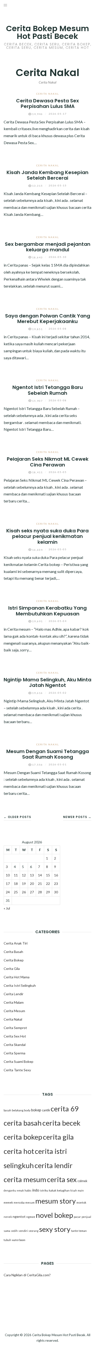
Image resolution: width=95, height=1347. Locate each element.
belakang (17, 1110)
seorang (33, 1230)
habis (28, 1190)
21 (40, 884)
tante (74, 1231)
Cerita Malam (14, 1002)
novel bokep (54, 1215)
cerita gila (58, 1137)
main (81, 1190)
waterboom (18, 1239)
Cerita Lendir (13, 994)
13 (32, 875)
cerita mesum (25, 1179)
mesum (30, 1202)
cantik (46, 1110)
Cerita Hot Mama (16, 977)
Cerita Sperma (14, 1053)
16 (56, 875)
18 (16, 884)
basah (7, 1110)
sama (7, 1231)
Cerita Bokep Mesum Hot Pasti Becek (47, 32)
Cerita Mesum (14, 1011)
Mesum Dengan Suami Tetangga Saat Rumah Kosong (47, 754)
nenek (8, 1216)
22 (48, 884)
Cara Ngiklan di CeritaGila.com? (27, 1275)
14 (40, 875)
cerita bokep (23, 1137)
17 (8, 884)
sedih (14, 1230)
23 (56, 884)
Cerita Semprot (15, 1028)
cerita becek (61, 1123)
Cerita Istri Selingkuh (20, 985)
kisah (73, 1190)
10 (8, 875)
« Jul (7, 908)
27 (32, 892)
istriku (44, 1190)
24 (8, 892)
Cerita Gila (12, 968)
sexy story (54, 1229)
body (27, 1110)
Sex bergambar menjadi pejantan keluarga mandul (47, 247)
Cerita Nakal (47, 93)
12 (24, 875)
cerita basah (23, 1123)
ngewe (30, 1217)
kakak (52, 1190)
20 (32, 884)
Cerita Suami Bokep (18, 1061)
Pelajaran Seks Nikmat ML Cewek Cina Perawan (47, 462)
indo (35, 1190)
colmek (82, 1181)
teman (83, 1231)
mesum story (55, 1201)
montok (81, 1202)
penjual (86, 1216)
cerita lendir (54, 1165)
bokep (36, 1110)
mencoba (19, 1202)
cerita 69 (65, 1108)
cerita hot (19, 1151)
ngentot (19, 1216)
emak (20, 1190)
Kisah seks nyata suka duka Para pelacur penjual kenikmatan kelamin (47, 536)
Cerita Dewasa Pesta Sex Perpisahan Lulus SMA (47, 103)
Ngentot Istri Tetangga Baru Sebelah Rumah (47, 390)
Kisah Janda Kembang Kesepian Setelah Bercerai (47, 175)
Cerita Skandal (15, 1045)
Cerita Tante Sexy (17, 1070)
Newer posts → (77, 817)
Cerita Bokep (14, 960)
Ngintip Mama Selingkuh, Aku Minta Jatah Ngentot (47, 682)
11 (16, 875)
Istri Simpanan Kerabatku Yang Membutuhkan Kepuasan (47, 611)
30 (56, 892)
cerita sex (62, 1179)
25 (16, 892)
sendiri (23, 1231)
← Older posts (17, 817)
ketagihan (63, 1190)
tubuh (7, 1240)
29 (48, 892)
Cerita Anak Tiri (16, 943)
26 (24, 892)
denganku (10, 1190)
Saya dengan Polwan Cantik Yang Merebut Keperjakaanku (47, 318)
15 (48, 875)
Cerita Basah (13, 952)
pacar (77, 1217)
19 (24, 884)
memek (8, 1202)
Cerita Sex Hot (15, 1036)
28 (40, 892)
